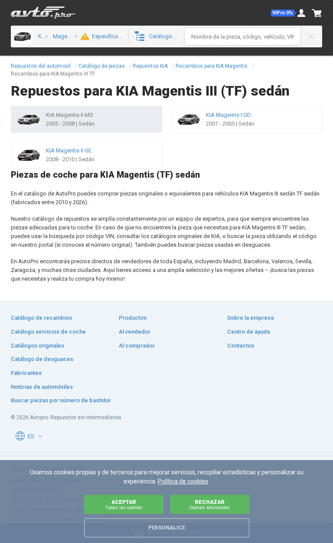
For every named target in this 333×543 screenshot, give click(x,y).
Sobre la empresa (250, 318)
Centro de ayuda (248, 331)
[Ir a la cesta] (317, 13)
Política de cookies (183, 481)
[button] (283, 13)
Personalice (166, 528)
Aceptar (123, 504)
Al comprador (137, 345)
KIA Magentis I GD (228, 115)
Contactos (240, 345)
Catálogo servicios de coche (48, 331)
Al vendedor (134, 331)
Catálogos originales (37, 345)
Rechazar (209, 504)
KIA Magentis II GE (68, 150)
